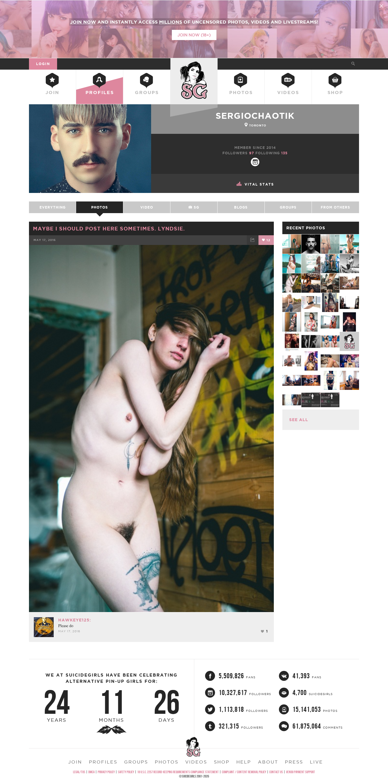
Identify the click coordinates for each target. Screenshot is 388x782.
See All (298, 419)
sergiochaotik (255, 115)
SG (195, 207)
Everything (52, 207)
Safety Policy (126, 772)
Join (52, 92)
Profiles (99, 92)
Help (243, 761)
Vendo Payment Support (300, 772)
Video (146, 207)
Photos (241, 92)
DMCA (91, 772)
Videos (288, 92)
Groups (147, 92)
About (268, 761)
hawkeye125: (74, 620)
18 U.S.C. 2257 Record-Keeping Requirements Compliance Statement (178, 772)
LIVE (316, 761)
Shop (335, 92)
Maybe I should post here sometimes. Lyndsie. (109, 228)
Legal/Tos (79, 772)
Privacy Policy (106, 772)
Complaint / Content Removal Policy (244, 772)
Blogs (241, 207)
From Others (335, 207)
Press (294, 761)
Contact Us (276, 772)
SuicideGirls (194, 63)
